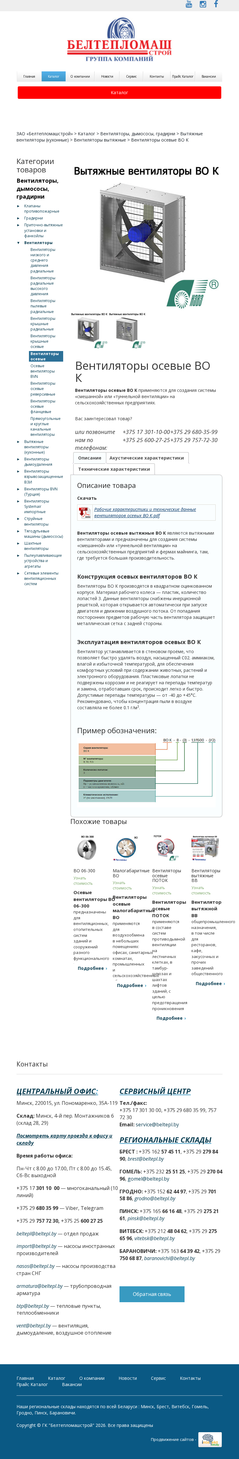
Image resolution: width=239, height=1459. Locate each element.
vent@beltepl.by (33, 1325)
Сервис (131, 76)
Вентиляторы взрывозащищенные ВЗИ (43, 476)
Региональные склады (165, 1139)
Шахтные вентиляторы (36, 546)
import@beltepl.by (36, 1246)
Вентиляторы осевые (44, 356)
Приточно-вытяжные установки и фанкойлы (43, 230)
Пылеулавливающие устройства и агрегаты (43, 561)
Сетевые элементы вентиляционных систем (41, 578)
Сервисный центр (155, 1091)
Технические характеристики (114, 469)
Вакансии (209, 76)
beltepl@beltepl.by (36, 1233)
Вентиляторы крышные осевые (42, 341)
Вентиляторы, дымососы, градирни (137, 134)
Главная (29, 76)
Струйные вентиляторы (36, 521)
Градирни (33, 218)
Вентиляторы (38, 242)
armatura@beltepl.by (39, 1286)
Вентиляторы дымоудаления (38, 461)
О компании (80, 76)
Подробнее (91, 968)
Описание (89, 458)
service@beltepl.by (157, 1124)
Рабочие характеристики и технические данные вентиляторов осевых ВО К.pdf (145, 512)
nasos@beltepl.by (35, 1266)
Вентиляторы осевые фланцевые (42, 406)
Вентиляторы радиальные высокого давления (42, 285)
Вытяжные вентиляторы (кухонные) (36, 447)
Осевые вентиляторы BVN (42, 371)
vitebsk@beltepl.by (154, 1238)
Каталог (53, 76)
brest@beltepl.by (146, 1158)
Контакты (157, 76)
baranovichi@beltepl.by (169, 1258)
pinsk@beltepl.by (146, 1218)
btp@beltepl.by (32, 1306)
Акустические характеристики (147, 458)
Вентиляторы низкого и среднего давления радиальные (42, 260)
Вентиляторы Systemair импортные (36, 506)
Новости (107, 76)
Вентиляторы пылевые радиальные (42, 306)
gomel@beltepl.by (148, 1178)
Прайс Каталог (183, 76)
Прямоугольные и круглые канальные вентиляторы (45, 426)
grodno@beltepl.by (154, 1198)
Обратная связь (152, 1294)
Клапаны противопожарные (41, 208)
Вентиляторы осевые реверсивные (42, 389)
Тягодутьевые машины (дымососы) (43, 533)
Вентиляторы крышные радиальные (42, 324)
